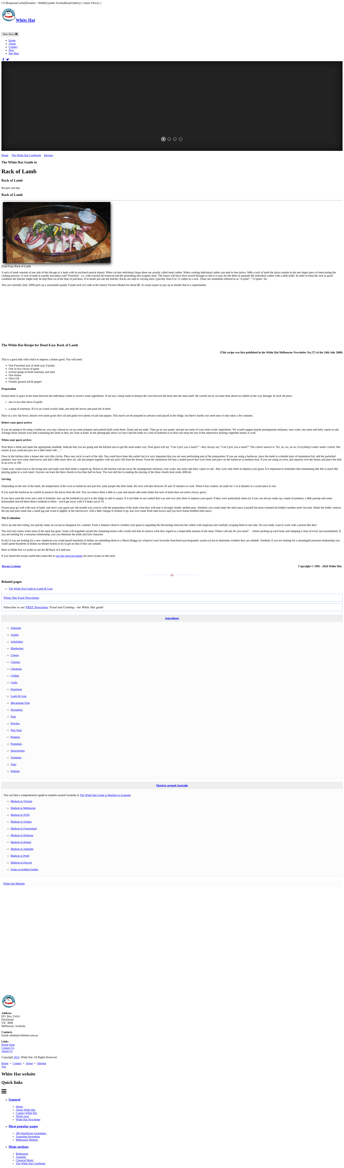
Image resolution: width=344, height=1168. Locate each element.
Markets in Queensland (24, 828)
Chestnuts (16, 668)
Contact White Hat (26, 1113)
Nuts (13, 716)
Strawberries (18, 750)
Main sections (18, 1147)
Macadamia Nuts (20, 702)
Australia (21, 1156)
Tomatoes (16, 757)
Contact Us (7, 1047)
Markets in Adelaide (22, 848)
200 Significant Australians (31, 1133)
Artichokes (17, 641)
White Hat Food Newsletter (21, 598)
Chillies (15, 675)
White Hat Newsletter (28, 1119)
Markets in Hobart (21, 842)
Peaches (15, 723)
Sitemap (41, 1063)
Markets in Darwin (21, 862)
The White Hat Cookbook (26, 155)
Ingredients (172, 618)
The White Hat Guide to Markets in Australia (105, 795)
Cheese (15, 655)
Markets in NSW (20, 814)
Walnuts (15, 771)
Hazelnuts (16, 689)
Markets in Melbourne (23, 808)
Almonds (16, 627)
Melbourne (22, 1153)
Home (12, 40)
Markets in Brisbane (22, 835)
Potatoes (15, 737)
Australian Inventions (28, 1136)
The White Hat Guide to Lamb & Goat (30, 588)
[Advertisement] (108, 315)
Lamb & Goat (18, 696)
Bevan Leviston (11, 566)
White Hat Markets (14, 883)
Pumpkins (16, 743)
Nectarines (17, 709)
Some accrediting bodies (24, 869)
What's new (22, 1116)
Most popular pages (23, 1126)
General (14, 1099)
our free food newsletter (69, 555)
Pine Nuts (16, 730)
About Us (7, 1051)
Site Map (14, 53)
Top (3, 1066)
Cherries (15, 662)
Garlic (14, 682)
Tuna (13, 764)
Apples (15, 634)
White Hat (25, 20)
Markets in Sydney (21, 821)
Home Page (8, 1044)
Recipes (48, 155)
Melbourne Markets (27, 1139)
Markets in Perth (20, 855)
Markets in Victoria (21, 801)
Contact (13, 46)
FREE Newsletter (37, 607)
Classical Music (25, 1160)
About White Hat (25, 1109)
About (12, 43)
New (11, 50)
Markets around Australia (172, 785)
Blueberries (17, 648)
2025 (16, 1057)
